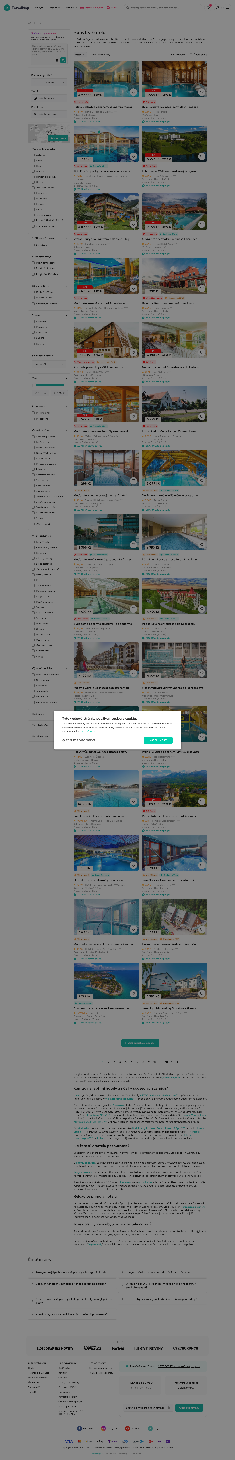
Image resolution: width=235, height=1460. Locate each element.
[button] (79, 740)
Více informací (88, 731)
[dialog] (117, 730)
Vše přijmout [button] (158, 740)
